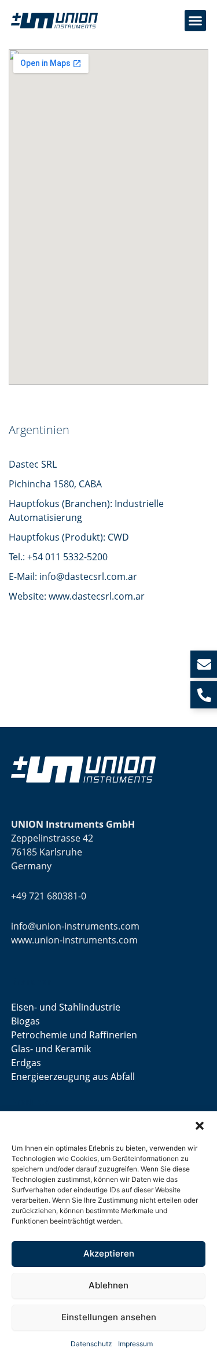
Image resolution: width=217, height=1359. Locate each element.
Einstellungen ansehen (108, 1317)
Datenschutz (91, 1343)
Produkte (30, 1102)
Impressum (135, 1343)
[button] (199, 1126)
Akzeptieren (108, 1253)
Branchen (31, 981)
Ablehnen (108, 1285)
